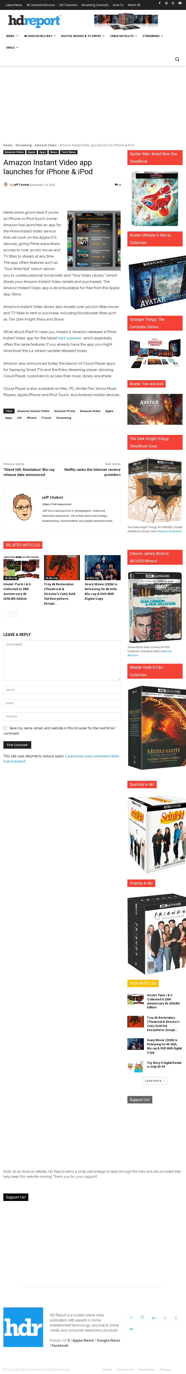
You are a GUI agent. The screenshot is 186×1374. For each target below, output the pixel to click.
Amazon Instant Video (33, 411)
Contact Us (125, 1369)
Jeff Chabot (21, 184)
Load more (153, 1081)
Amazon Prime (64, 411)
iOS (19, 417)
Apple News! (83, 1340)
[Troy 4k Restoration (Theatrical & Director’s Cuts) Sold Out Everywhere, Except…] (62, 567)
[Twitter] (173, 3)
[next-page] (14, 614)
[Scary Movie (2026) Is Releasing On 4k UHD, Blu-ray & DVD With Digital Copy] (103, 567)
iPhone (32, 417)
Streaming (24, 145)
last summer (69, 338)
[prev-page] (6, 614)
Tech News (69, 152)
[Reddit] (165, 1318)
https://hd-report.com (56, 504)
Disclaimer (146, 1369)
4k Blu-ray (11, 578)
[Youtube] (180, 3)
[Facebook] (160, 3)
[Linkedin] (153, 1318)
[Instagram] (166, 3)
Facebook (60, 1345)
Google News (108, 1340)
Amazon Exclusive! (169, 531)
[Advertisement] (93, 101)
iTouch (46, 417)
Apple (31, 152)
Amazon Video (46, 145)
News (53, 152)
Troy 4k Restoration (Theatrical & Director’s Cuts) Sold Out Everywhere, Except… (59, 593)
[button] (177, 59)
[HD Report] (34, 21)
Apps (42, 152)
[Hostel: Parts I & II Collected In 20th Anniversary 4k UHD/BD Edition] (21, 567)
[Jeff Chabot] (6, 184)
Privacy (165, 1369)
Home (7, 145)
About (107, 1369)
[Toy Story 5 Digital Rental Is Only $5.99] (135, 1067)
